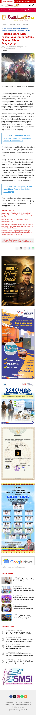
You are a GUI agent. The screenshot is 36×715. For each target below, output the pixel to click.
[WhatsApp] (22, 696)
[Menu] (3, 5)
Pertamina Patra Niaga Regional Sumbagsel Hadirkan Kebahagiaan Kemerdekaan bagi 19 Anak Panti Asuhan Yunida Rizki (17, 232)
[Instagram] (18, 696)
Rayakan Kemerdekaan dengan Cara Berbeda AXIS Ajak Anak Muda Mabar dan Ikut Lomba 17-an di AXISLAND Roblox (18, 226)
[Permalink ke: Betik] (3, 47)
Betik (7, 47)
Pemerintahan (12, 30)
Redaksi (26, 702)
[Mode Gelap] (30, 5)
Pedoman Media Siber (23, 705)
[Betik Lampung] (13, 5)
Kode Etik (9, 702)
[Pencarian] (33, 5)
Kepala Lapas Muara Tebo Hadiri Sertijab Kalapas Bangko (15, 220)
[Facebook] (10, 696)
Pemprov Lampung (24, 30)
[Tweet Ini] (21, 248)
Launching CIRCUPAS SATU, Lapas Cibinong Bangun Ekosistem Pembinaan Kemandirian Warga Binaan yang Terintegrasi (22, 617)
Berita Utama (17, 28)
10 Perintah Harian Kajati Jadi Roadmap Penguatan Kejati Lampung (19, 662)
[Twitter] (14, 696)
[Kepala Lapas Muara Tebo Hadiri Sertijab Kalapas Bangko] (7, 589)
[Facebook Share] (17, 248)
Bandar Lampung (7, 28)
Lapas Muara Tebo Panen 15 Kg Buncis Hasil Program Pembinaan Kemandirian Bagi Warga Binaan (17, 215)
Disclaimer (18, 702)
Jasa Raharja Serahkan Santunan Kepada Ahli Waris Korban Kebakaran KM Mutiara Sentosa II (20, 655)
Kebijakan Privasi (18, 707)
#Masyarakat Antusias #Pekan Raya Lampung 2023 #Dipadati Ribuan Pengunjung (17, 240)
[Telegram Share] (29, 248)
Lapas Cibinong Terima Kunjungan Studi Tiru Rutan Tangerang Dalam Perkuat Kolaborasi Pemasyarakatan (19, 640)
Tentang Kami (9, 705)
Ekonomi (25, 28)
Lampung (5, 30)
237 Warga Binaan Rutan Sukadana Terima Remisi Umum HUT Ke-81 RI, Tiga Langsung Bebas (19, 633)
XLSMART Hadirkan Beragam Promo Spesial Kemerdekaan (18, 647)
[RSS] (25, 696)
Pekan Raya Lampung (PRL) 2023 (18, 47)
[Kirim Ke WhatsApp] (33, 248)
